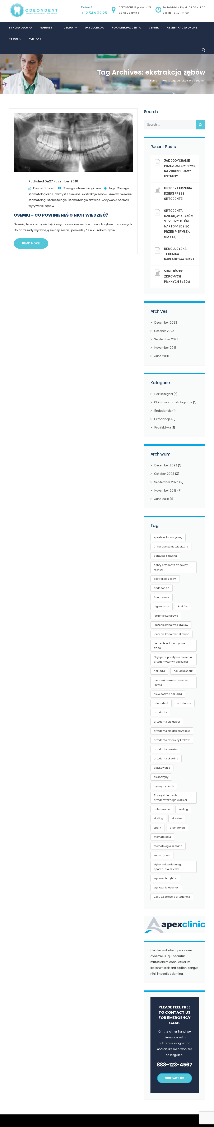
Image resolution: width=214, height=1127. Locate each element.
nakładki (159, 671)
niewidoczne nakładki (168, 694)
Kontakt (35, 38)
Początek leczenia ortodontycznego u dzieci (170, 798)
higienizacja (161, 606)
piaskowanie (162, 767)
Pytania (14, 38)
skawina (126, 194)
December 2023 (165, 322)
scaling (183, 809)
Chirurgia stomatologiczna (82, 188)
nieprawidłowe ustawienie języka (171, 682)
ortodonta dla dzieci (167, 721)
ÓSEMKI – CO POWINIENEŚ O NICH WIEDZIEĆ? (61, 215)
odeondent (161, 703)
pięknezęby (161, 776)
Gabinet (46, 27)
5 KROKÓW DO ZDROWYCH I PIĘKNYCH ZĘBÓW (177, 277)
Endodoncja (163, 411)
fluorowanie (161, 597)
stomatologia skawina (84, 200)
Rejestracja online (182, 27)
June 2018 (161, 356)
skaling (158, 818)
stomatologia (57, 200)
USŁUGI (69, 27)
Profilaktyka (162, 427)
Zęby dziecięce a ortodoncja (172, 896)
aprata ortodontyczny (168, 537)
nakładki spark (183, 671)
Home (153, 80)
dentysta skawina (67, 194)
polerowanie (162, 809)
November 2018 (165, 348)
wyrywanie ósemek (115, 200)
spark (157, 827)
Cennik (154, 27)
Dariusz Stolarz (44, 188)
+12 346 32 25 (94, 13)
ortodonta (160, 712)
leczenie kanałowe (166, 615)
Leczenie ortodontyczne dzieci (169, 645)
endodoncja (161, 588)
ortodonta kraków (165, 749)
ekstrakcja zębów (94, 194)
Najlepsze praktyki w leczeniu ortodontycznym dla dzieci (173, 659)
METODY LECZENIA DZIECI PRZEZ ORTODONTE (178, 194)
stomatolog (37, 200)
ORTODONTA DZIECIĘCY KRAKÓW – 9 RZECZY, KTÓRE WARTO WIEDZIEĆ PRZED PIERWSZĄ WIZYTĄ (179, 224)
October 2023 (164, 331)
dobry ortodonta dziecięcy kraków (171, 567)
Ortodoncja (94, 27)
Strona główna (20, 27)
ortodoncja (184, 703)
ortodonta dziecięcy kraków (172, 740)
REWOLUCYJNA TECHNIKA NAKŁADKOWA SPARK (179, 254)
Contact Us (174, 1078)
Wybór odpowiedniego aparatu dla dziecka (168, 867)
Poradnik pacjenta (126, 27)
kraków (113, 194)
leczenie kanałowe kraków (171, 624)
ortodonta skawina (166, 758)
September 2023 (166, 339)
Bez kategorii (163, 394)
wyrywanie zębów (41, 206)
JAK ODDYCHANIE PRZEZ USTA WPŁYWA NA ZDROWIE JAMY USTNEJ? (180, 168)
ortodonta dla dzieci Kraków (172, 730)
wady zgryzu (162, 855)
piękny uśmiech (164, 786)
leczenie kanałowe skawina (171, 634)
